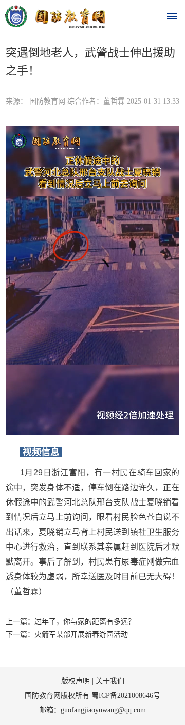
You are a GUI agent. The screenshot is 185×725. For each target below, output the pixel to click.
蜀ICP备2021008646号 (125, 695)
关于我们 (110, 681)
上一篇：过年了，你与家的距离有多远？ (70, 622)
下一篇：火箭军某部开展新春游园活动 (67, 634)
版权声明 (75, 681)
